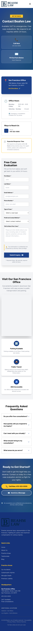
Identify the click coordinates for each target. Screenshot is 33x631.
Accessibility (28, 620)
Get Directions (14, 88)
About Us (4, 550)
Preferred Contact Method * (12, 217)
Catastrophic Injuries (8, 572)
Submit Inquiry (16, 255)
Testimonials (5, 556)
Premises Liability (7, 578)
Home (3, 547)
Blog (2, 559)
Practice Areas (6, 553)
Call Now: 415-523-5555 (16, 486)
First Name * (7, 176)
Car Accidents (5, 569)
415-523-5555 (6, 596)
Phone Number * (9, 200)
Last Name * (7, 184)
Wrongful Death (6, 575)
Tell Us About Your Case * (11, 226)
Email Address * (8, 192)
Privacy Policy (12, 622)
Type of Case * (8, 209)
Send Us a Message (16, 493)
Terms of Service (21, 622)
